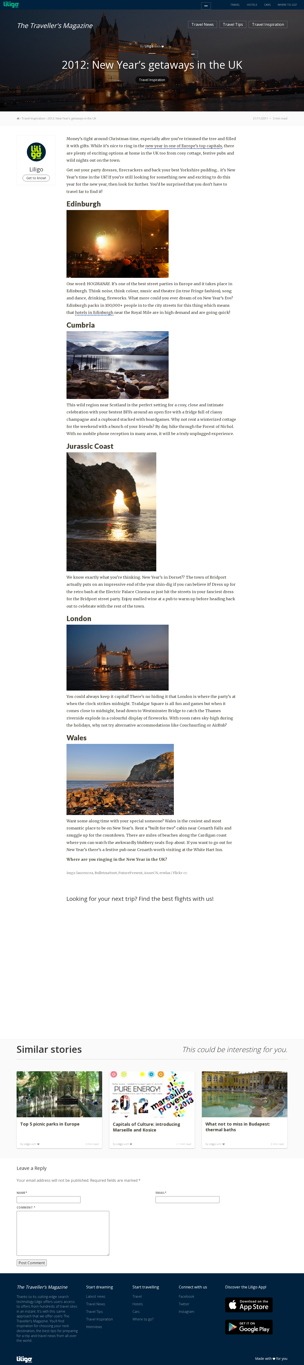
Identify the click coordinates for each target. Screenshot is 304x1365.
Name (22, 1193)
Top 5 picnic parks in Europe (50, 1124)
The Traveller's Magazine (54, 24)
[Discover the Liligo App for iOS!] (249, 1305)
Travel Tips (233, 24)
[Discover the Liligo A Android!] (249, 1327)
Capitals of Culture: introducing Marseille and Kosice (146, 1127)
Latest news (95, 1296)
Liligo (27, 1144)
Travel (137, 1296)
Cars (136, 1311)
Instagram (186, 1311)
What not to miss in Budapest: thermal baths (237, 1126)
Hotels (138, 1304)
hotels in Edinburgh (94, 312)
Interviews (94, 1326)
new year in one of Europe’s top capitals (183, 145)
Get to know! (36, 178)
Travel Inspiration (268, 24)
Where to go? (143, 1319)
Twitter (184, 1304)
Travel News (202, 24)
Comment (26, 1207)
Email (161, 1193)
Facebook (186, 1296)
